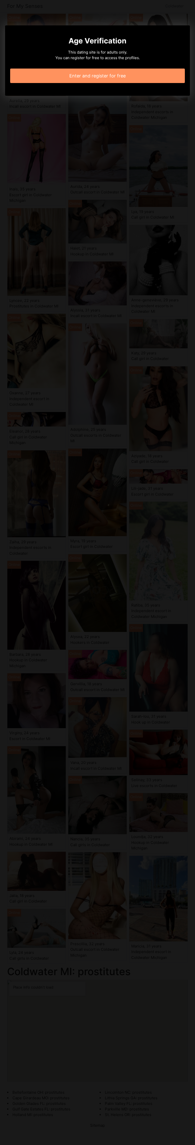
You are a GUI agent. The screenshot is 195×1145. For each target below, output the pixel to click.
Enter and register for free (97, 75)
